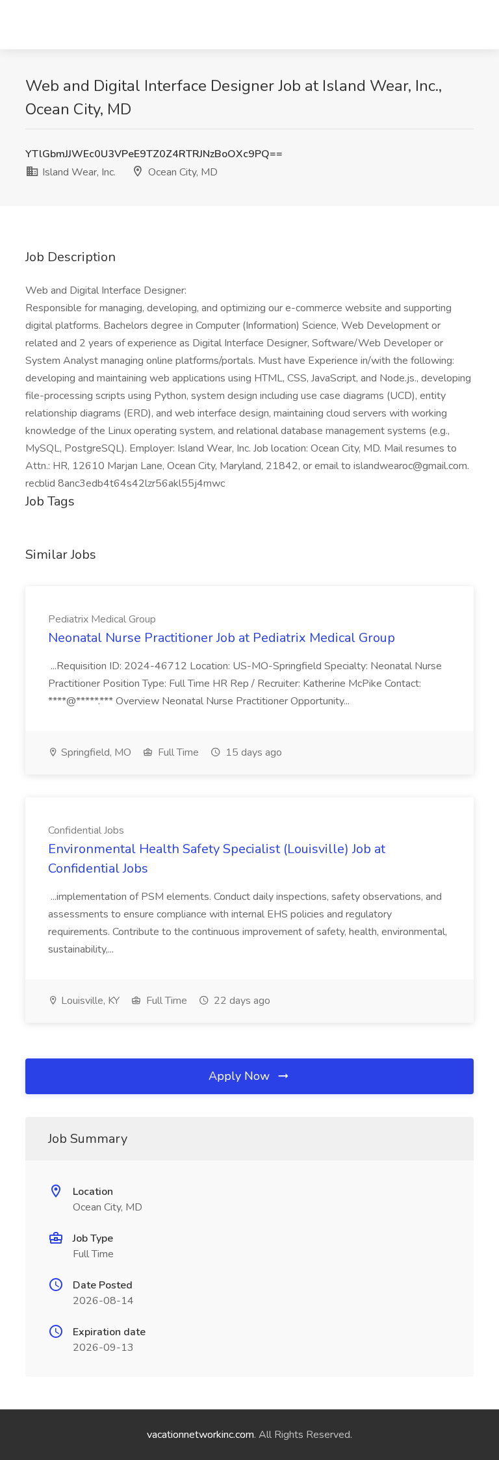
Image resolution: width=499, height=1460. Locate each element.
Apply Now (241, 1076)
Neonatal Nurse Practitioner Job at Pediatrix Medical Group (221, 638)
